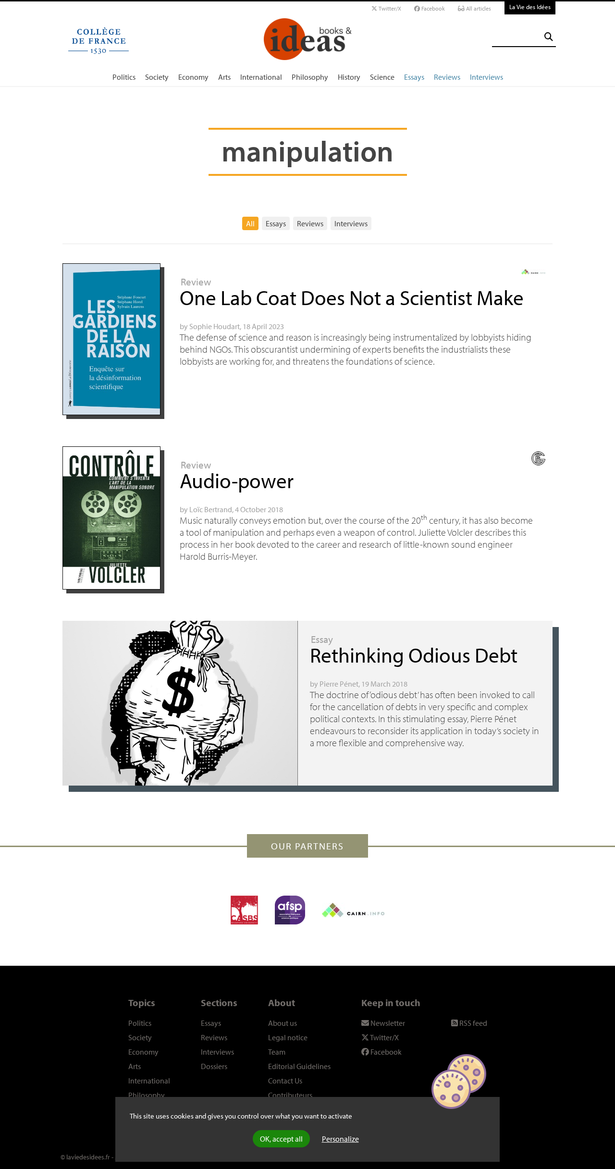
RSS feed (472, 1023)
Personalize (340, 1139)
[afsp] (290, 910)
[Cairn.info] (353, 910)
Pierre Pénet (339, 684)
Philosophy (310, 77)
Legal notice (288, 1037)
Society (157, 77)
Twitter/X (389, 8)
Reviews (447, 77)
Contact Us (285, 1080)
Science (382, 77)
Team (276, 1052)
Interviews (486, 77)
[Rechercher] (548, 37)
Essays (414, 77)
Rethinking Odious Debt (413, 654)
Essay (322, 639)
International (261, 77)
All (250, 223)
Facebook (432, 8)
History (349, 77)
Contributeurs (290, 1095)
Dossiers (214, 1066)
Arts (224, 77)
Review (196, 281)
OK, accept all (281, 1139)
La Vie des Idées (530, 7)
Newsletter (387, 1023)
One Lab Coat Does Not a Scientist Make (352, 297)
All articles (478, 8)
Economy (193, 77)
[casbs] (244, 910)
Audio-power (237, 480)
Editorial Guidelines (299, 1066)
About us (282, 1023)
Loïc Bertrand (210, 509)
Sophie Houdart (214, 326)
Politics (123, 77)
